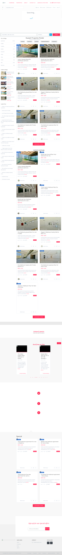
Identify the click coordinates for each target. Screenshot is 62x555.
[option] (27, 360)
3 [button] (34, 377)
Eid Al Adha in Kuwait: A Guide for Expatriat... (45, 355)
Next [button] (58, 343)
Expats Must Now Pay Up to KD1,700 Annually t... (21, 356)
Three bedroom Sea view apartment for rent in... (24, 475)
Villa (1, 62)
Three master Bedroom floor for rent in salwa (49, 188)
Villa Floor (2, 65)
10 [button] (47, 377)
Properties (19, 2)
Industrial (2, 51)
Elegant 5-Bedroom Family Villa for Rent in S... (50, 92)
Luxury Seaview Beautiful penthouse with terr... (24, 60)
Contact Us (32, 2)
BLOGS (51, 2)
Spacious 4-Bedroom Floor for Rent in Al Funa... (27, 286)
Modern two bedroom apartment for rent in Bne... (49, 442)
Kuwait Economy (5, 176)
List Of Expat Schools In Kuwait (7, 113)
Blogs (18, 546)
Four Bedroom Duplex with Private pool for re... (27, 125)
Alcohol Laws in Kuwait (6, 110)
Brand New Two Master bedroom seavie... (10, 77)
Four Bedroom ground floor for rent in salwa (27, 92)
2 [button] (32, 377)
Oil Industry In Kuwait (6, 179)
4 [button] (36, 377)
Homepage (11, 2)
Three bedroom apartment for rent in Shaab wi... (27, 442)
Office (2, 54)
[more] (25, 67)
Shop (2, 57)
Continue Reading (22, 373)
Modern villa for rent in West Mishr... (10, 82)
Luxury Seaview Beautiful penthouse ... (10, 92)
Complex (2, 46)
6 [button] (39, 377)
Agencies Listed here (43, 2)
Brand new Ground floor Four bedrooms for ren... (48, 155)
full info (35, 69)
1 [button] (30, 377)
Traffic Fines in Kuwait (6, 145)
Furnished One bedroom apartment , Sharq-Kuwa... (50, 475)
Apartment (3, 40)
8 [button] (43, 377)
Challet (2, 43)
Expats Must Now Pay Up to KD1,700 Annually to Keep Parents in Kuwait (7, 121)
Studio (2, 59)
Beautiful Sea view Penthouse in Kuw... (10, 72)
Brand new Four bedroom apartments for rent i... (47, 60)
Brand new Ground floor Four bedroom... (10, 98)
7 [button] (41, 377)
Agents (18, 547)
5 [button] (37, 377)
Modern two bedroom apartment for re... (10, 87)
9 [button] (45, 377)
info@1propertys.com (37, 542)
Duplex (2, 49)
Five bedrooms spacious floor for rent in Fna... (49, 125)
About (25, 2)
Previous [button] (60, 343)
